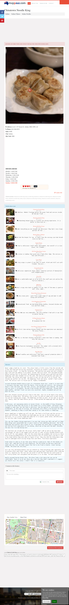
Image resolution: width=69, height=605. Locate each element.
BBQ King (38, 284)
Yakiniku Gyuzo (38, 310)
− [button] (7, 524)
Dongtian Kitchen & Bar (38, 335)
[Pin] (2, 20)
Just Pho (39, 343)
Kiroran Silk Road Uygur (38, 226)
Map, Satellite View (12, 517)
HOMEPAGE (24, 3)
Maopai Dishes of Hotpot (39, 234)
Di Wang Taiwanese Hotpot (39, 318)
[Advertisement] (34, 30)
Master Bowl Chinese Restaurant (38, 293)
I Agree (54, 601)
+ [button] (7, 521)
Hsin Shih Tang (38, 351)
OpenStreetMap (54, 543)
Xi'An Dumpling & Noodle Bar (39, 301)
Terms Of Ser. (43, 3)
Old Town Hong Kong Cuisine (39, 251)
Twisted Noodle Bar (38, 268)
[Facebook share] (2, 12)
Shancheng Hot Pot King (38, 218)
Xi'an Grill (38, 276)
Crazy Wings (39, 259)
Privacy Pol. (34, 3)
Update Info (59, 192)
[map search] (15, 3)
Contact (51, 3)
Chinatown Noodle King (38, 209)
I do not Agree (46, 601)
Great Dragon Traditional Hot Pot (38, 326)
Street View (23, 517)
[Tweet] (2, 16)
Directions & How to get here (55, 547)
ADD (29, 3)
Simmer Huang (38, 243)
